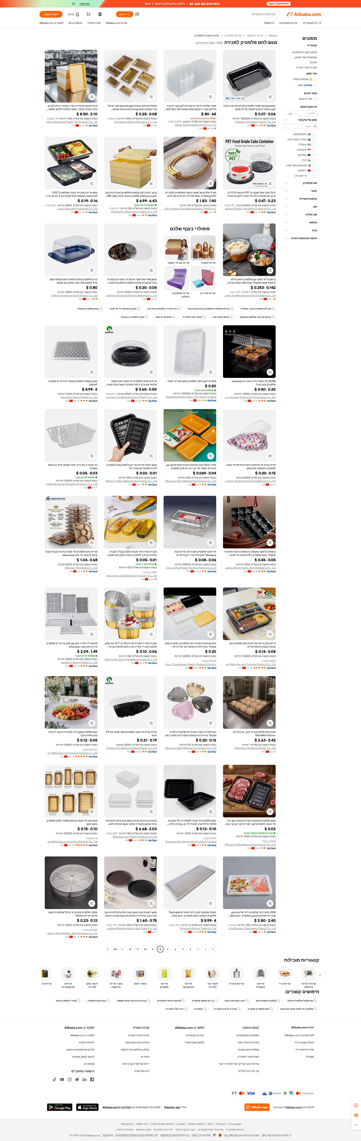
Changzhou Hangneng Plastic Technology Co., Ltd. (71, 121)
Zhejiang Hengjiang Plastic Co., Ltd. (255, 121)
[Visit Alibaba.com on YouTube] (62, 1079)
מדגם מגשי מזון (221, 317)
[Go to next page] (107, 949)
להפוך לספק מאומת (83, 1056)
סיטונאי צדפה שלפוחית (169, 1000)
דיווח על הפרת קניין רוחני (135, 1063)
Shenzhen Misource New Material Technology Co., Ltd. (190, 481)
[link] (356, 1105)
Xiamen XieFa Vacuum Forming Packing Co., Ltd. (249, 664)
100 (115, 949)
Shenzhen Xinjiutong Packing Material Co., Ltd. (130, 295)
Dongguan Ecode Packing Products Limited (190, 841)
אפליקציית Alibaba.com (116, 1107)
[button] (137, 14)
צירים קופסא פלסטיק (203, 1000)
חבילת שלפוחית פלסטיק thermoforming (209, 308)
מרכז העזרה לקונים (138, 1035)
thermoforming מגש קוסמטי (131, 1000)
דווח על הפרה (141, 1070)
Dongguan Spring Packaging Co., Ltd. (135, 121)
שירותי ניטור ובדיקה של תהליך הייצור (239, 1063)
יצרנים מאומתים (195, 1035)
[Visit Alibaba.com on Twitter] (77, 1079)
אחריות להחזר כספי (248, 1042)
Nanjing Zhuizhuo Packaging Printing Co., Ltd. (130, 659)
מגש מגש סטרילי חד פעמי (123, 308)
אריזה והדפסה (255, 35)
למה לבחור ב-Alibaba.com (299, 1035)
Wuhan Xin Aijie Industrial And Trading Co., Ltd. (249, 295)
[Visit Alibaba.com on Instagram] (69, 1079)
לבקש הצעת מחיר (194, 1042)
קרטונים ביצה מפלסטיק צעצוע (255, 317)
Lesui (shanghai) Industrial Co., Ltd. (77, 208)
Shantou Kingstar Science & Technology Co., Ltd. (249, 397)
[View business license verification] (214, 1135)
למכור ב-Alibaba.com (82, 1035)
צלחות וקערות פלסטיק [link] (207, 35)
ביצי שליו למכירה (174, 1009)
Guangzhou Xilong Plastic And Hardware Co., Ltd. (249, 567)
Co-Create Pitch (304, 1042)
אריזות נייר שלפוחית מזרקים (162, 308)
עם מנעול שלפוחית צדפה (300, 1000)
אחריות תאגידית (305, 1049)
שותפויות (89, 1063)
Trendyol (220, 1123)
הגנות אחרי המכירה (248, 1056)
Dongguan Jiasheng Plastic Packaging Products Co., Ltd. (249, 208)
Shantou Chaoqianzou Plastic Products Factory (190, 664)
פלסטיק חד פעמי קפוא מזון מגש (296, 1009)
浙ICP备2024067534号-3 (276, 1135)
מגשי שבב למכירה (192, 317)
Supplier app (172, 1107)
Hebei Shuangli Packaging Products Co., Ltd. (71, 484)
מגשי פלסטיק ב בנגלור (132, 317)
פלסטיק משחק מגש (266, 1000)
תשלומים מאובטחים (247, 1035)
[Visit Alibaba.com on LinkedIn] (84, 1079)
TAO (209, 1123)
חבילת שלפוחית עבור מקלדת (256, 308)
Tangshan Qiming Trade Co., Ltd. (78, 397)
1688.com (142, 1123)
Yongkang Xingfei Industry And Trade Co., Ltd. (130, 928)
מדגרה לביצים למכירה (225, 1009)
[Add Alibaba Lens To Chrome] (256, 1107)
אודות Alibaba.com (302, 1027)
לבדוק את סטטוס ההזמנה (80, 1049)
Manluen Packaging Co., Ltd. (81, 567)
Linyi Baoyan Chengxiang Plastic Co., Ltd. (252, 928)
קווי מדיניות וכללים (248, 1070)
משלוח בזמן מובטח (248, 1049)
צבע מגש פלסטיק (97, 1000)
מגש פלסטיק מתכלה (88, 308)
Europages (235, 1123)
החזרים (145, 1056)
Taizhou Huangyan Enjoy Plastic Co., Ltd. (74, 295)
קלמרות (198, 1009)
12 (130, 949)
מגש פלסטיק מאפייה (258, 1009)
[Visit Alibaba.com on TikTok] (54, 1079)
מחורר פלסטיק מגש (66, 1000)
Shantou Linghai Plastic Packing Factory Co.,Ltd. (190, 567)
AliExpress (127, 1123)
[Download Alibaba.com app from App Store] (87, 1107)
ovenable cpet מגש (235, 1000)
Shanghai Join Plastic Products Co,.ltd (135, 836)
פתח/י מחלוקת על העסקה (135, 1049)
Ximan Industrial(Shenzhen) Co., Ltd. (195, 124)
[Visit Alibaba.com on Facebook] (92, 1079)
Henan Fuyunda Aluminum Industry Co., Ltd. (131, 575)
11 (138, 949)
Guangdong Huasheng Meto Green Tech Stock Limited (190, 396)
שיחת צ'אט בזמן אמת (137, 1042)
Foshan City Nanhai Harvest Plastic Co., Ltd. (131, 397)
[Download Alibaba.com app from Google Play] (59, 1107)
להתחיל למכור (86, 1042)
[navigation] (300, 493)
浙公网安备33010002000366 (241, 1135)
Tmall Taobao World (162, 1123)
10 (145, 949)
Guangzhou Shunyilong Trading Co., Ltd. (134, 211)
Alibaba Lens (293, 1107)
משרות (310, 1056)
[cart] (88, 14)
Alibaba (273, 35)
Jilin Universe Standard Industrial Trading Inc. (190, 208)
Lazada (181, 1123)
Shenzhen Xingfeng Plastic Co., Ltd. (255, 748)
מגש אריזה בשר (163, 317)
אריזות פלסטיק (233, 35)
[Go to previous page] (212, 949)
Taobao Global (196, 1123)
